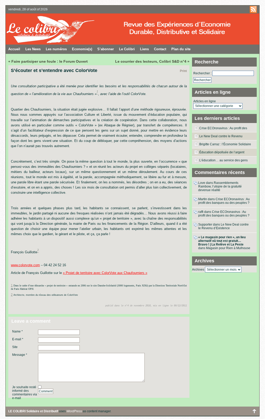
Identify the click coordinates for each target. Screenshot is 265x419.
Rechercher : (202, 73)
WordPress (74, 411)
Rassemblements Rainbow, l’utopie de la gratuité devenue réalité (220, 186)
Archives (198, 269)
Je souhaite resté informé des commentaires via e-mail (24, 392)
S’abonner (105, 49)
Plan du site (180, 49)
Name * (17, 331)
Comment (46, 391)
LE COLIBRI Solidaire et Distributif (69, 29)
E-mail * (17, 339)
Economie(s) (82, 49)
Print (183, 71)
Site (15, 347)
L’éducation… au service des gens (223, 160)
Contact (160, 49)
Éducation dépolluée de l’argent (221, 152)
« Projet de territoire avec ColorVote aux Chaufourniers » (105, 273)
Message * (19, 355)
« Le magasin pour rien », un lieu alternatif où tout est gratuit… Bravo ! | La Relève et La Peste (222, 240)
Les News (33, 49)
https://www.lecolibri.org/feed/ (253, 9)
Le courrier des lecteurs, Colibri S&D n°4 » (152, 61)
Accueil (14, 49)
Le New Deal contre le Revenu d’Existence (220, 137)
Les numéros (56, 49)
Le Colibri (127, 49)
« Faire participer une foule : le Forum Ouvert (48, 61)
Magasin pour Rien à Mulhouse (228, 248)
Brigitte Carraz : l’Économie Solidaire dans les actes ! (225, 145)
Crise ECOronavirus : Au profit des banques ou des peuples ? (223, 129)
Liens (144, 49)
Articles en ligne (204, 101)
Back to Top (254, 411)
